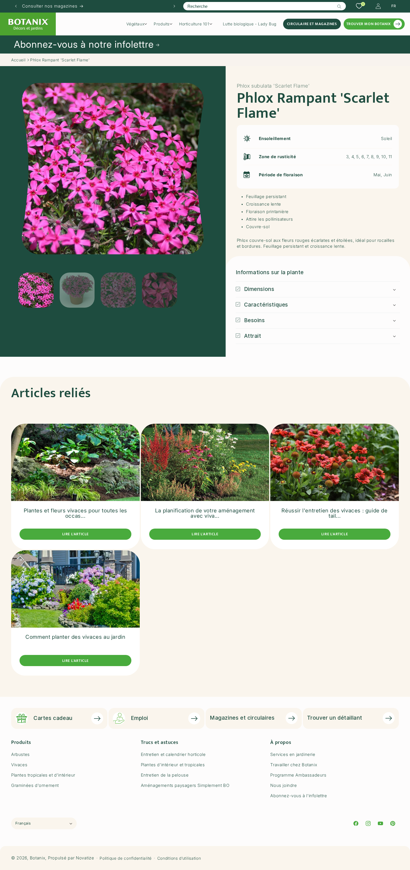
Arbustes (20, 754)
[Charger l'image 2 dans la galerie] (77, 290)
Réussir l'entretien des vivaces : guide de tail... (334, 513)
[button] (138, 24)
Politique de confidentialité (126, 858)
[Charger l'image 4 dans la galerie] (159, 290)
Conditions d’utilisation (179, 858)
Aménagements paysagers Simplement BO (185, 785)
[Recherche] (339, 6)
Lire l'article (75, 534)
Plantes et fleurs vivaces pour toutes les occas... (75, 513)
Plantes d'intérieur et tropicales (173, 764)
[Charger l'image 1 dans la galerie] (36, 290)
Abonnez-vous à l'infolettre (298, 795)
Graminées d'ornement (35, 785)
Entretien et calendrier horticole (173, 754)
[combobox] (264, 6)
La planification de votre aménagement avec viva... (205, 513)
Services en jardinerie (292, 754)
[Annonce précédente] (16, 6)
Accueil (18, 59)
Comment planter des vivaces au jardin (75, 637)
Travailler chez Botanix (293, 764)
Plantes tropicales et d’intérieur (43, 775)
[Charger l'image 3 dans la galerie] (118, 290)
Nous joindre (283, 785)
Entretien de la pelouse (165, 775)
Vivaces (19, 764)
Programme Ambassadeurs (298, 775)
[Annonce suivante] (174, 6)
